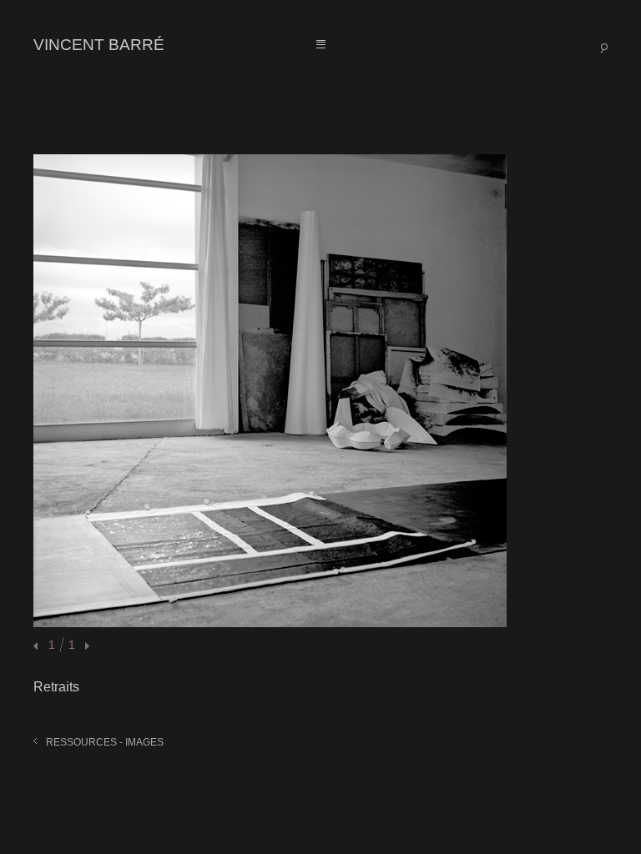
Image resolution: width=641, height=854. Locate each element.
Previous (37, 647)
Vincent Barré (98, 44)
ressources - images (105, 742)
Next (85, 647)
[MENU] (321, 44)
